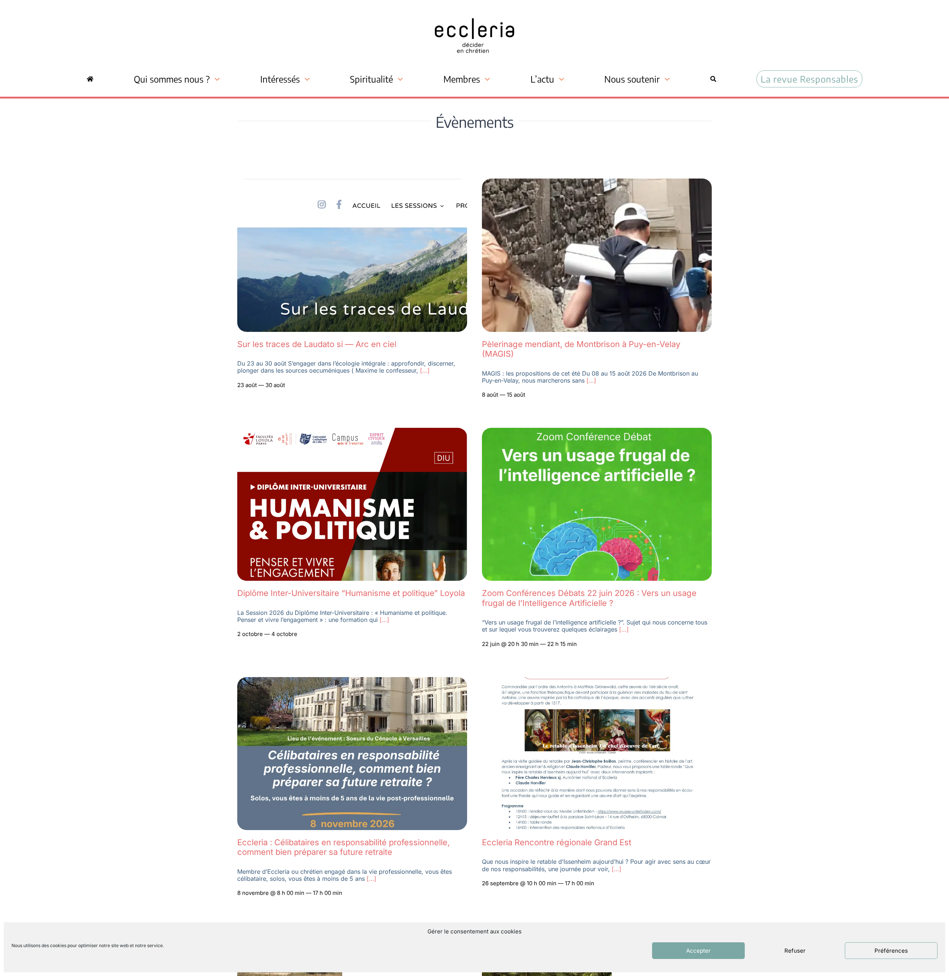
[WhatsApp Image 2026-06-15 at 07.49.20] (597, 432)
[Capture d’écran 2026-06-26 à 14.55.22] (352, 432)
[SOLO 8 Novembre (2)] (352, 681)
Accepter (698, 950)
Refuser (795, 950)
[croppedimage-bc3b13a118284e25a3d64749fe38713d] (597, 182)
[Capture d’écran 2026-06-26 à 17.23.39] (352, 182)
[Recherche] (713, 79)
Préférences (891, 950)
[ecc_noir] (474, 11)
